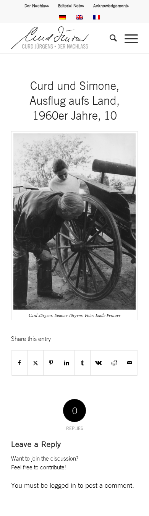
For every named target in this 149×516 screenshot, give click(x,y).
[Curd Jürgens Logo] (61, 38)
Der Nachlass (36, 5)
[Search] (109, 38)
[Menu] (127, 38)
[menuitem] (37, 6)
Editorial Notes (71, 5)
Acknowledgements (111, 5)
